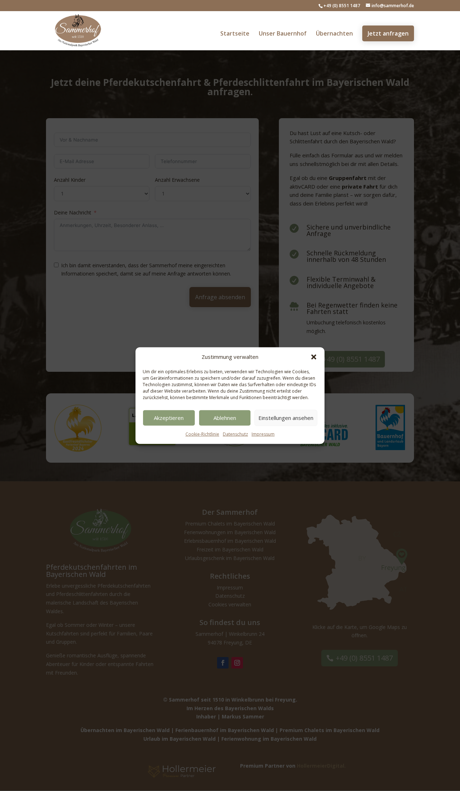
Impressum (263, 434)
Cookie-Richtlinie (202, 434)
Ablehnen (224, 417)
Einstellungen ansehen (285, 417)
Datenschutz (235, 434)
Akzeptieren (169, 417)
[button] (313, 357)
